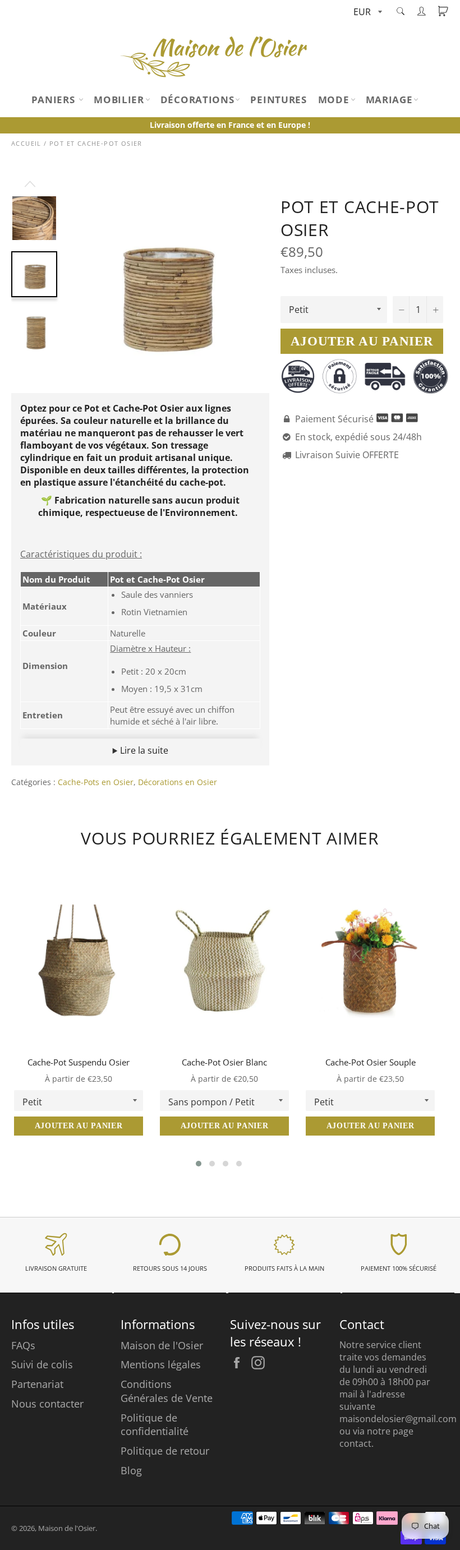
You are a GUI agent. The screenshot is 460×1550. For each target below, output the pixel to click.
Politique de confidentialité (154, 1424)
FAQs (23, 1345)
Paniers (54, 99)
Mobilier (119, 99)
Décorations (197, 99)
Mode (333, 99)
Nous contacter (47, 1403)
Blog (131, 1470)
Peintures (278, 99)
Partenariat (37, 1384)
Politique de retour (165, 1450)
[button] (198, 1163)
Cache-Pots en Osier (96, 782)
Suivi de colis (42, 1364)
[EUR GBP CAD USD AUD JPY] (366, 12)
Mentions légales (161, 1364)
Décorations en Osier (177, 782)
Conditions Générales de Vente (167, 1391)
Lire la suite (143, 750)
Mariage (389, 99)
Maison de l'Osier (162, 1345)
